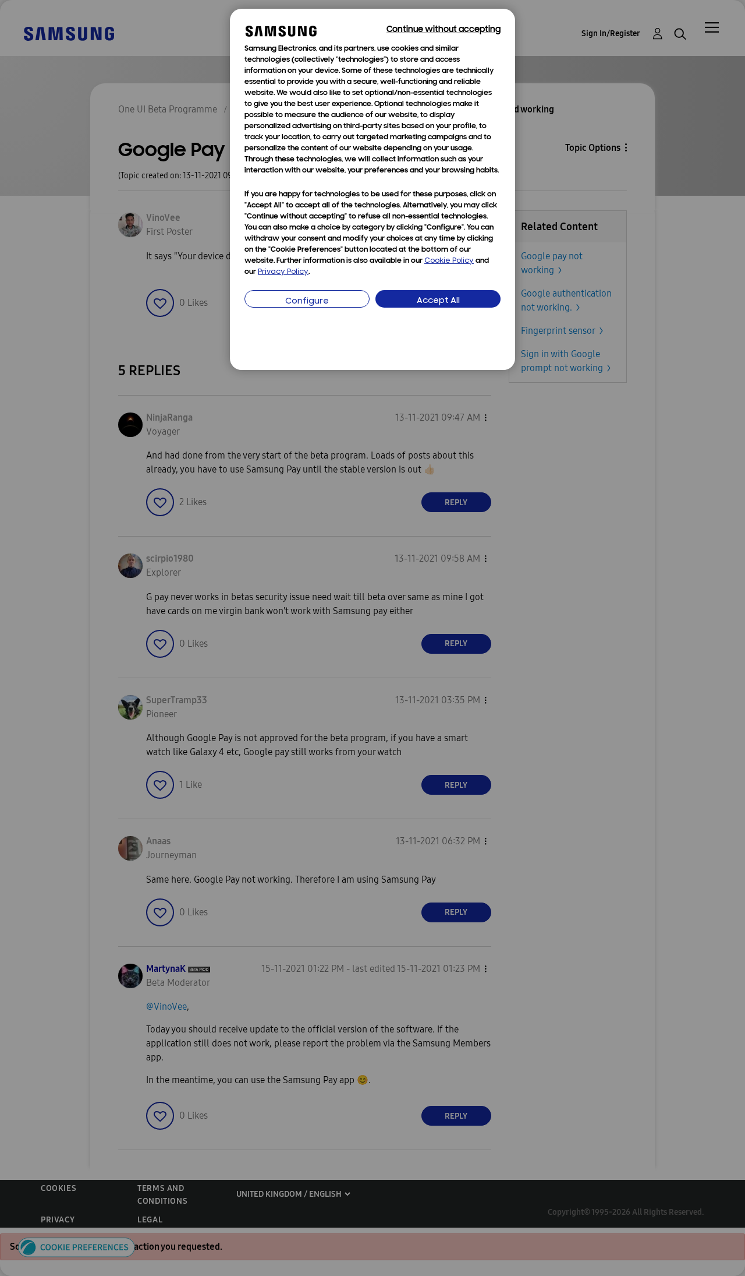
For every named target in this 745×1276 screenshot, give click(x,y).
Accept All (438, 301)
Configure (307, 301)
